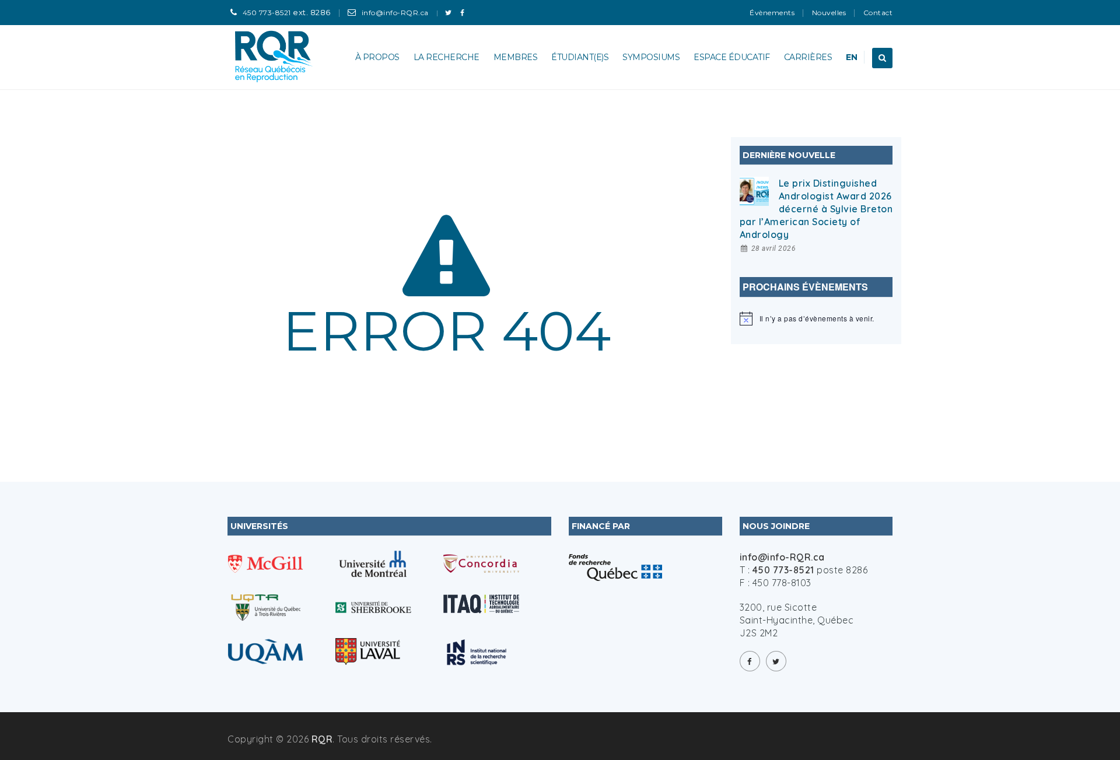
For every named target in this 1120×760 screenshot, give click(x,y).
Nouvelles (829, 12)
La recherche (447, 57)
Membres (516, 57)
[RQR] (275, 57)
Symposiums (651, 57)
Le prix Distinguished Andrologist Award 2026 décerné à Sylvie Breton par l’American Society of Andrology (816, 208)
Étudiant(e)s (579, 57)
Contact (878, 12)
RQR (322, 739)
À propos (377, 57)
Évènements (772, 12)
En (851, 57)
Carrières (808, 57)
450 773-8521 (267, 12)
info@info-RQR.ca (395, 12)
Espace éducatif (732, 57)
